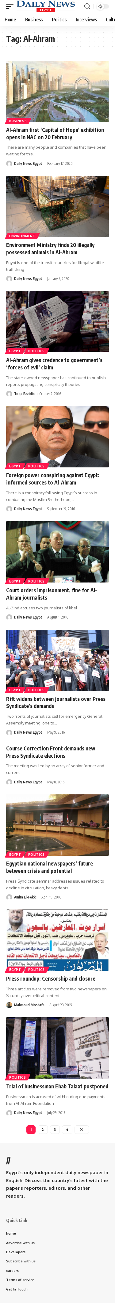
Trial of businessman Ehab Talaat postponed (57, 1086)
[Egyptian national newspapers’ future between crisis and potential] (57, 825)
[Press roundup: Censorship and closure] (57, 940)
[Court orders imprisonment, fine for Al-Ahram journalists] (57, 552)
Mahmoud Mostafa (29, 1005)
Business (18, 121)
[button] (11, 6)
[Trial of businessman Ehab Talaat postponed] (57, 1048)
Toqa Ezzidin (24, 393)
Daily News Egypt (28, 163)
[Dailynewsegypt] (46, 6)
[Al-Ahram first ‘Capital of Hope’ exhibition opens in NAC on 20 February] (57, 91)
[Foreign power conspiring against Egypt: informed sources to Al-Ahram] (57, 436)
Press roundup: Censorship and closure (50, 978)
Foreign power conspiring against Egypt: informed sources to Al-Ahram (52, 479)
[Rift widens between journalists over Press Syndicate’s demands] (57, 660)
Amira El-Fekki (25, 897)
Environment (22, 236)
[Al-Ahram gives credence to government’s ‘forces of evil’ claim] (57, 321)
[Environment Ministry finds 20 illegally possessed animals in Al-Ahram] (57, 206)
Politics (36, 351)
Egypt (15, 351)
